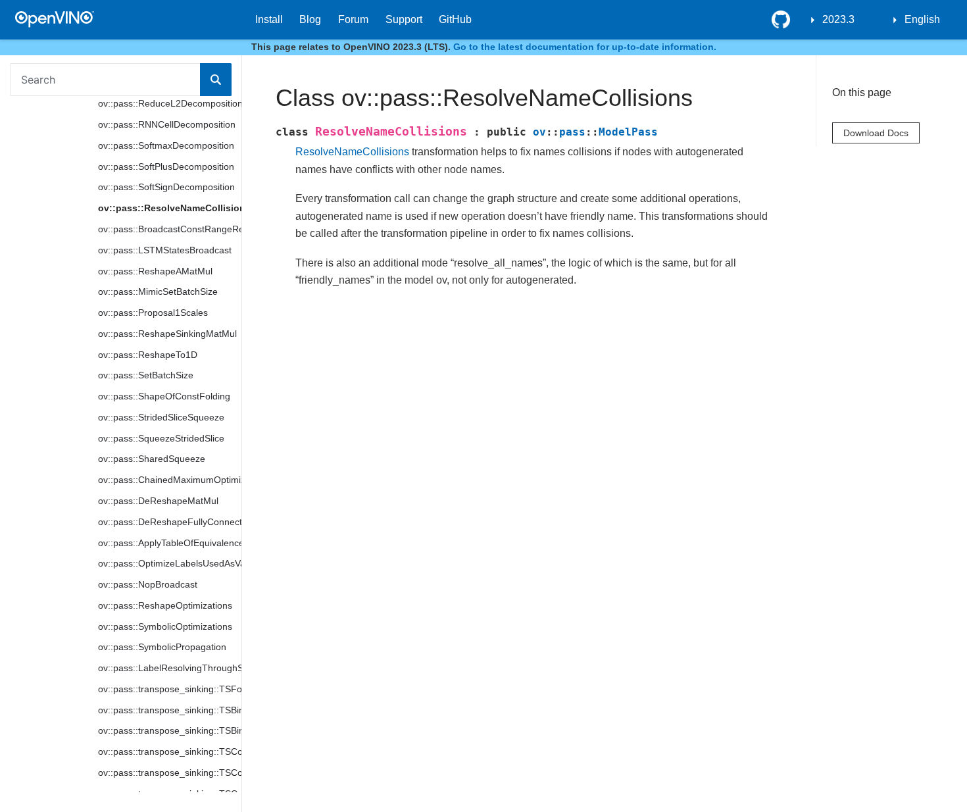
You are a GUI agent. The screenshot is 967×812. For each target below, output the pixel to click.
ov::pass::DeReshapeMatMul (158, 500)
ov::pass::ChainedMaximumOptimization (169, 479)
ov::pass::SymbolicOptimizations (165, 626)
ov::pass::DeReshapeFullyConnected (169, 522)
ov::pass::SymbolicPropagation (162, 647)
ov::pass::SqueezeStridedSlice (161, 438)
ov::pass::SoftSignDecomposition (166, 187)
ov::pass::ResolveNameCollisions (169, 208)
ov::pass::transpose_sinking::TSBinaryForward (169, 710)
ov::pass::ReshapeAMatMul (155, 271)
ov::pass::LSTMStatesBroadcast (165, 250)
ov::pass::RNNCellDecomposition (167, 124)
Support (403, 19)
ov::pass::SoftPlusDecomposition (166, 166)
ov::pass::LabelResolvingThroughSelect (169, 668)
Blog (310, 19)
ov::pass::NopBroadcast (147, 584)
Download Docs (875, 133)
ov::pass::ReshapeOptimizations (165, 605)
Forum (353, 19)
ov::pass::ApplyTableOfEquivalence (169, 543)
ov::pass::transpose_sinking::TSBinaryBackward (169, 730)
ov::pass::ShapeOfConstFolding (164, 396)
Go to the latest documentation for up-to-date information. (584, 46)
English (922, 19)
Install (269, 19)
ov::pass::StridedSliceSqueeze (161, 417)
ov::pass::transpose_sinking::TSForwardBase (169, 689)
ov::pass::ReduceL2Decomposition (169, 103)
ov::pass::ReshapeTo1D (147, 354)
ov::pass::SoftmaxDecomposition (166, 145)
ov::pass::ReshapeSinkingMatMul (167, 333)
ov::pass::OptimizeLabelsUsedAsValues (169, 563)
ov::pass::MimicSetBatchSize (158, 291)
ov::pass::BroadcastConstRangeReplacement (169, 229)
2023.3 (838, 19)
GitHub (455, 19)
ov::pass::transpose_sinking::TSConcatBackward (169, 772)
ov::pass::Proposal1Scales (153, 312)
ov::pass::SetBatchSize (145, 375)
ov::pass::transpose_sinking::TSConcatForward (169, 751)
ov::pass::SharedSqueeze (151, 458)
